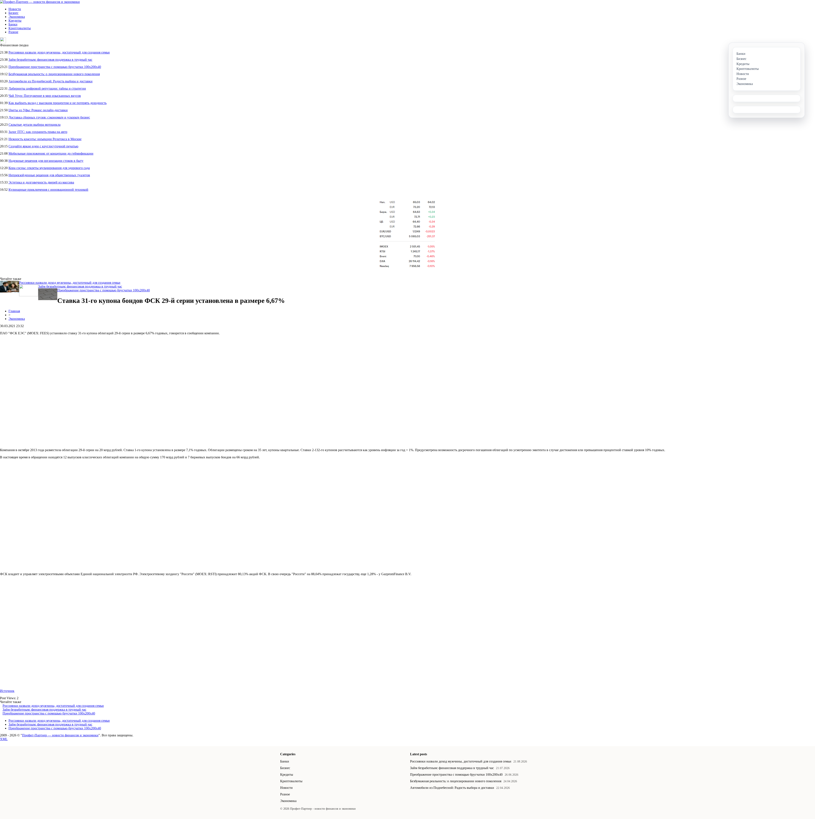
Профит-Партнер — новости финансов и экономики (60, 735)
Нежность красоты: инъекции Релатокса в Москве (45, 139)
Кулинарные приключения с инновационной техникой (48, 189)
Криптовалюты (19, 28)
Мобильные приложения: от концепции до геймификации (50, 153)
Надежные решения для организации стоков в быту (45, 160)
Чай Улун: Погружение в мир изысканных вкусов (44, 95)
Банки (12, 24)
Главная (14, 311)
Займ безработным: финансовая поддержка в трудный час (50, 59)
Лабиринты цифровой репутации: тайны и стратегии (47, 88)
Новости (14, 9)
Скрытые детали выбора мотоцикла (34, 124)
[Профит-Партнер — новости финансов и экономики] (40, 2)
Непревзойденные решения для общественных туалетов (49, 175)
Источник (7, 691)
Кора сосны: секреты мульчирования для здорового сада (49, 168)
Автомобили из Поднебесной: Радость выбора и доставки (50, 81)
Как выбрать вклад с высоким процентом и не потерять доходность (57, 103)
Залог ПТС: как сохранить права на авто (37, 132)
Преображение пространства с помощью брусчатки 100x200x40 (54, 67)
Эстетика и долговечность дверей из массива (41, 182)
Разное (13, 32)
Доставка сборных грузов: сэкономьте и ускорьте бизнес (49, 117)
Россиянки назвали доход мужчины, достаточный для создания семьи (59, 52)
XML (4, 739)
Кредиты (14, 20)
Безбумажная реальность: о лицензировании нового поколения (54, 74)
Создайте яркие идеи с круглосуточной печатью (43, 146)
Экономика (16, 16)
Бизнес (13, 13)
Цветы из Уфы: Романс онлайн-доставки (38, 110)
